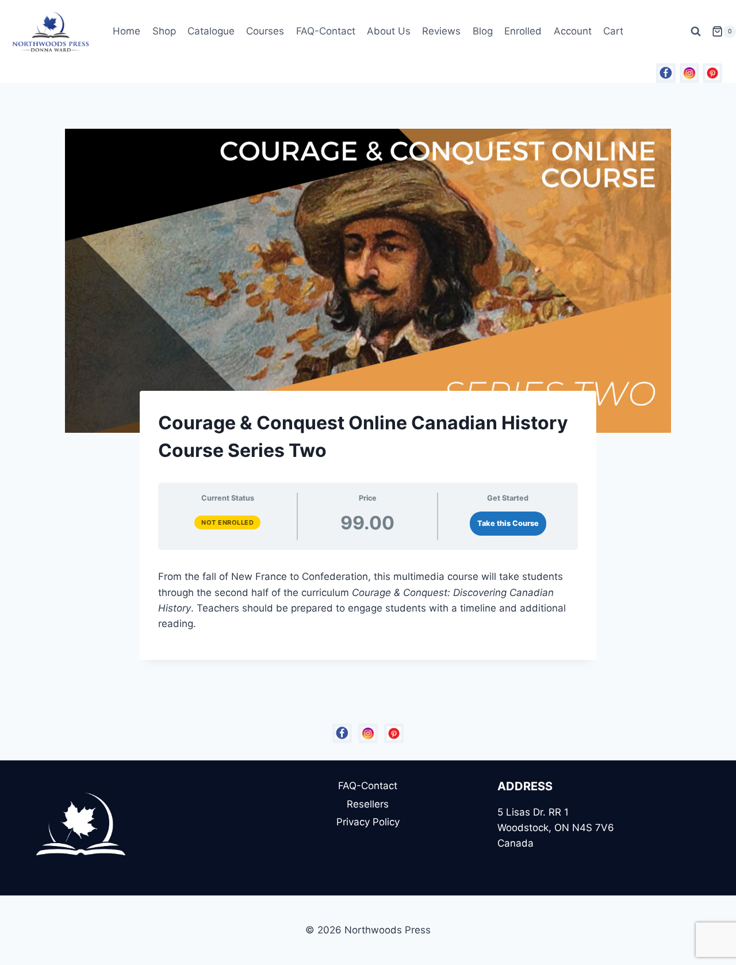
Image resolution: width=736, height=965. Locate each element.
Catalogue (211, 31)
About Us (389, 31)
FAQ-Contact (325, 31)
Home (126, 31)
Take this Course (508, 523)
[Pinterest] (712, 73)
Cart (613, 31)
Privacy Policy (368, 822)
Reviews (441, 31)
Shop (164, 31)
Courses (265, 31)
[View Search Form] (695, 31)
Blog (483, 31)
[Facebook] (666, 73)
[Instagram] (689, 73)
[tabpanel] (368, 596)
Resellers (368, 804)
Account (573, 31)
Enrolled (523, 31)
